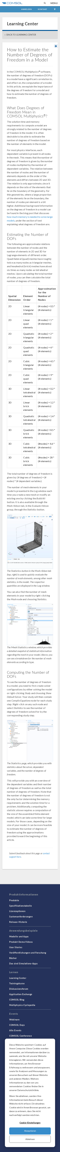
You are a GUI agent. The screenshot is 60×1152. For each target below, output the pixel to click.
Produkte (14, 900)
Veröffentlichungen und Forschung (27, 952)
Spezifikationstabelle (20, 905)
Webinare (14, 1019)
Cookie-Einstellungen (30, 1122)
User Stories (15, 947)
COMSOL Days (17, 1024)
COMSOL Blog (16, 999)
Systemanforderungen (21, 916)
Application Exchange (20, 994)
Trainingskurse (17, 983)
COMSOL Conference (20, 1035)
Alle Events (15, 1030)
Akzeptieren (30, 1130)
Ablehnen (30, 1139)
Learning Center (17, 977)
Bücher (13, 958)
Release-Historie (18, 921)
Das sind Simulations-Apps (23, 963)
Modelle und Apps (19, 936)
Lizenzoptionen (17, 911)
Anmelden (26, 9)
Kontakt (42, 9)
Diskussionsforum (18, 988)
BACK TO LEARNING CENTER (21, 34)
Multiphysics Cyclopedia (22, 1005)
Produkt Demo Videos (21, 941)
